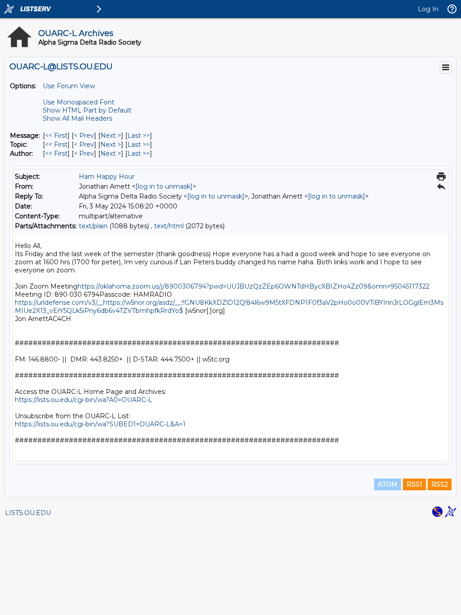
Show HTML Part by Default (87, 110)
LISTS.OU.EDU (28, 513)
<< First (56, 135)
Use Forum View (69, 86)
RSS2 (439, 484)
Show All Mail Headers (77, 118)
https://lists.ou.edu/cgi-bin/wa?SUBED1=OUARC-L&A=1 (100, 424)
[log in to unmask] (164, 186)
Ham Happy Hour (107, 176)
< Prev (84, 135)
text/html (169, 226)
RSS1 (414, 484)
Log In (428, 9)
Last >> (138, 135)
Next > (110, 135)
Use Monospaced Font (78, 102)
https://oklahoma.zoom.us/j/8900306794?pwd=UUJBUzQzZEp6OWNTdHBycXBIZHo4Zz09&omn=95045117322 (253, 286)
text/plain (93, 226)
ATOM (388, 484)
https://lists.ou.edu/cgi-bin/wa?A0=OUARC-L (83, 400)
